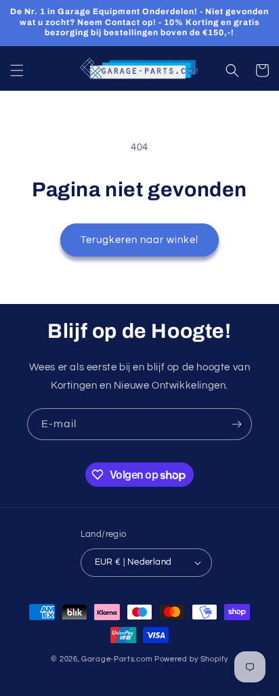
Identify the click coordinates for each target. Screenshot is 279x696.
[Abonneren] (236, 424)
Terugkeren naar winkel (139, 240)
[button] (17, 70)
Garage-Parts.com (116, 659)
